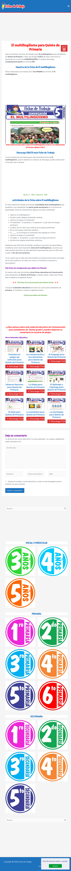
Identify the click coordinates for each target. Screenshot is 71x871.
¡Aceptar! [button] (55, 866)
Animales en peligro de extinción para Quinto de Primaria (14, 358)
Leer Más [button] (64, 861)
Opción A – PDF (29, 195)
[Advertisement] (35, 25)
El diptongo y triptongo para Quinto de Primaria (56, 387)
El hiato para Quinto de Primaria (14, 413)
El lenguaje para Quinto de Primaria (56, 355)
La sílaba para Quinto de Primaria (35, 385)
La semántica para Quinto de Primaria (35, 413)
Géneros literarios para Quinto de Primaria (14, 387)
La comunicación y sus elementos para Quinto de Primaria (35, 358)
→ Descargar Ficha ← (16, 366)
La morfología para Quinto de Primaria (56, 414)
